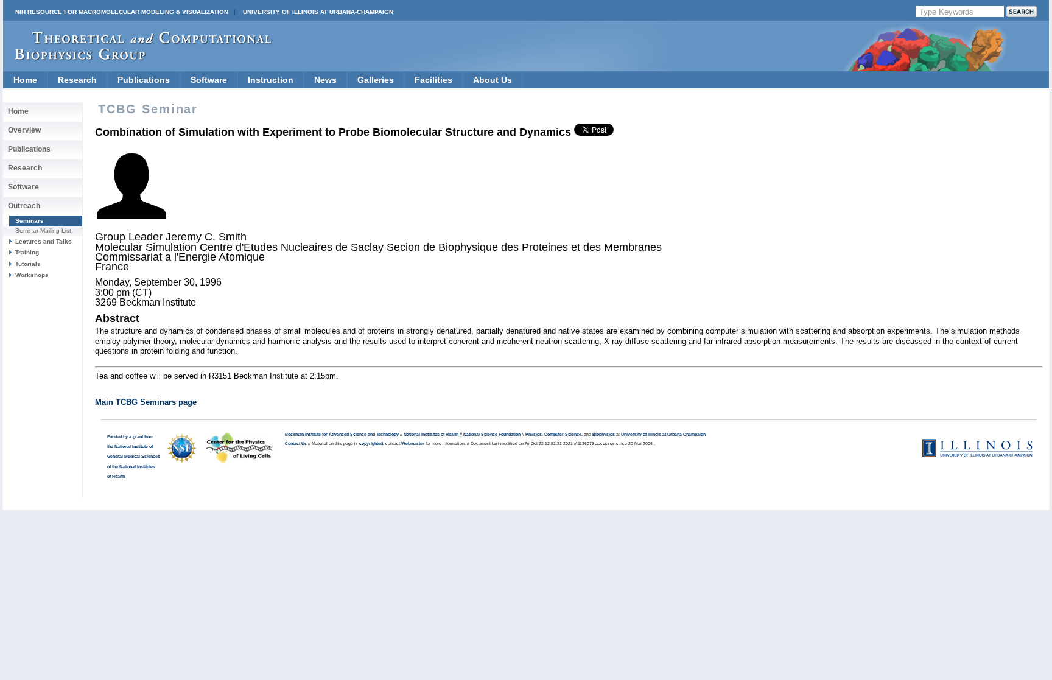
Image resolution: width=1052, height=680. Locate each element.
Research (77, 80)
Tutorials (28, 264)
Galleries (375, 80)
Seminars (29, 220)
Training (27, 252)
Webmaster (412, 443)
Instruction (270, 80)
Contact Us (296, 443)
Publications (143, 80)
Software (209, 80)
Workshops (32, 275)
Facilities (433, 80)
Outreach (24, 206)
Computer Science (562, 434)
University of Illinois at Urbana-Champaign (318, 12)
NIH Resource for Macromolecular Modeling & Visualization (121, 12)
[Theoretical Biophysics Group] (137, 57)
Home (25, 80)
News (325, 80)
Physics (533, 434)
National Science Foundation (492, 434)
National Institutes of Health (431, 434)
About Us (492, 80)
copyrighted (371, 443)
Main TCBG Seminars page (146, 402)
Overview (24, 130)
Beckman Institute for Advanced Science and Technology (342, 434)
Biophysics (603, 434)
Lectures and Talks (43, 241)
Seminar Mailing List (43, 230)
